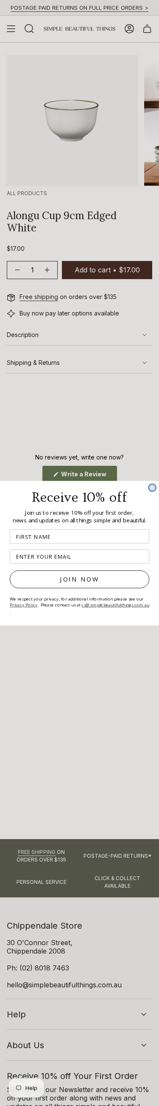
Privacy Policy (23, 604)
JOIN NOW (79, 579)
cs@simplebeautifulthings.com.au (115, 604)
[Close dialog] (152, 487)
